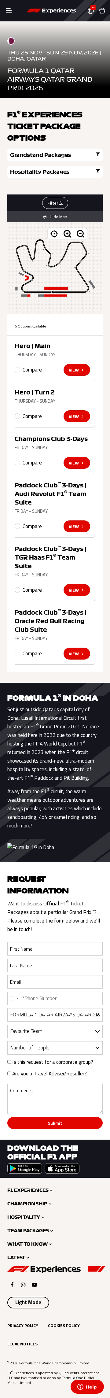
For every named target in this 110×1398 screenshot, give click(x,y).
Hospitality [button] (23, 1217)
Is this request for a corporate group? (52, 1062)
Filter (53, 203)
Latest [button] (16, 1258)
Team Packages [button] (28, 1231)
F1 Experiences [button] (28, 1190)
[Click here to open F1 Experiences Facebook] (12, 1284)
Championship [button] (27, 1204)
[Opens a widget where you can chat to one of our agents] (87, 1387)
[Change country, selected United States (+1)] (14, 998)
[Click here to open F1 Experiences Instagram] (23, 1284)
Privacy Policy (22, 1325)
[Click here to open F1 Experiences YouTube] (34, 1284)
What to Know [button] (27, 1244)
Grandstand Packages (40, 155)
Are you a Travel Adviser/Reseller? (49, 1074)
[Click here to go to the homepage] (51, 10)
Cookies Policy (64, 1325)
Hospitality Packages (40, 171)
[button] (93, 11)
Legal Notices (22, 1344)
